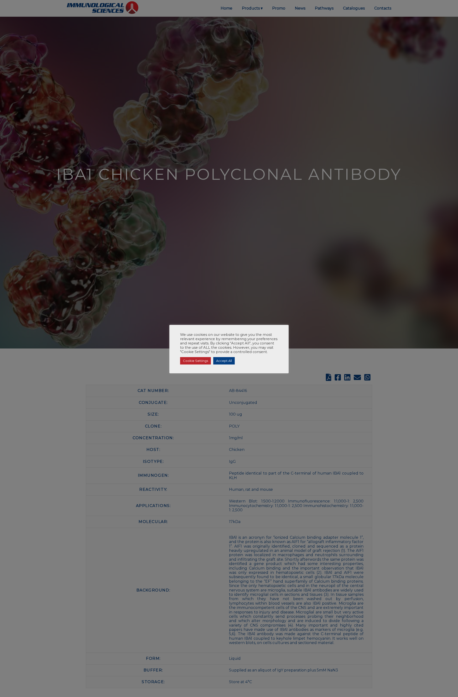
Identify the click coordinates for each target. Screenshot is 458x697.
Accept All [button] (224, 361)
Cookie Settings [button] (195, 361)
